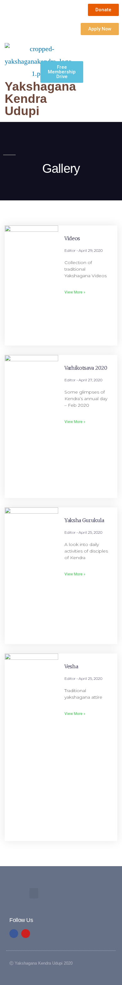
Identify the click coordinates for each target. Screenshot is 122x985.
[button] (53, 94)
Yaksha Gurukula (84, 520)
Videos (72, 238)
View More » (74, 292)
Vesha (71, 666)
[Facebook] (13, 933)
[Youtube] (25, 933)
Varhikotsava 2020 (85, 368)
